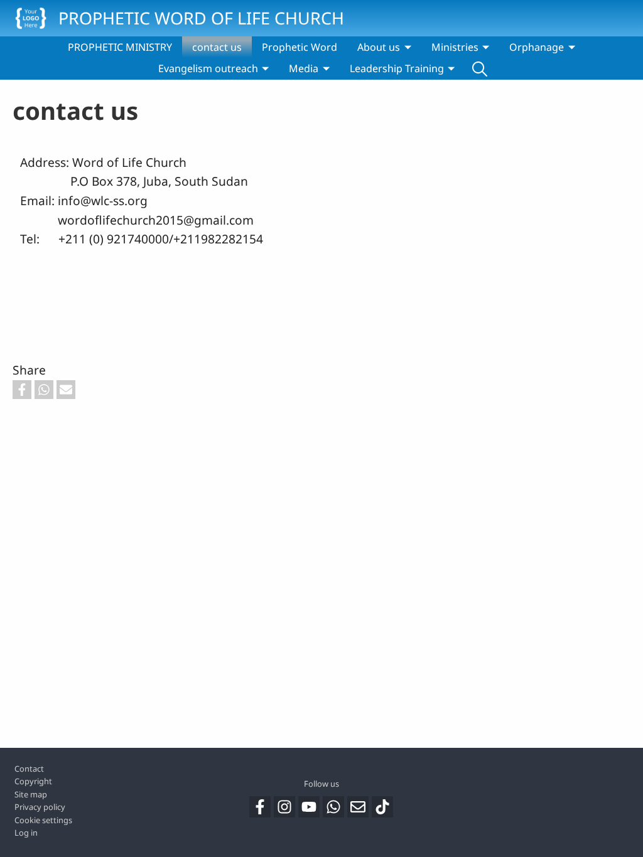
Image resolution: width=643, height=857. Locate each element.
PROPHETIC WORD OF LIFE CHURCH (201, 17)
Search (480, 68)
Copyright (33, 781)
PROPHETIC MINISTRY (120, 47)
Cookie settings (43, 820)
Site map (30, 794)
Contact (29, 768)
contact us (217, 47)
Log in (26, 832)
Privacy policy (39, 806)
